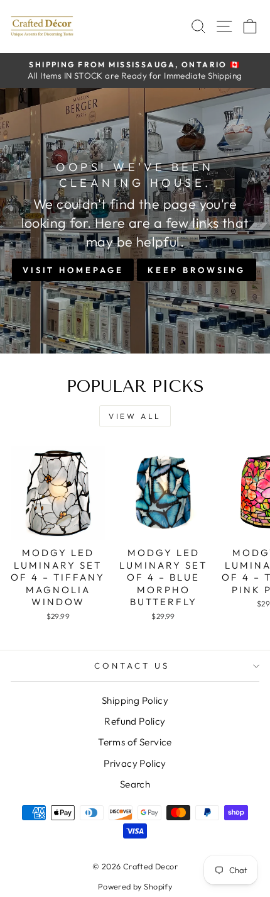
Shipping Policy (135, 700)
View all (135, 416)
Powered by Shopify (135, 886)
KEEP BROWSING (197, 270)
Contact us (132, 665)
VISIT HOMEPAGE (73, 270)
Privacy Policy (135, 763)
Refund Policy (134, 721)
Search (135, 784)
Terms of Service (135, 742)
